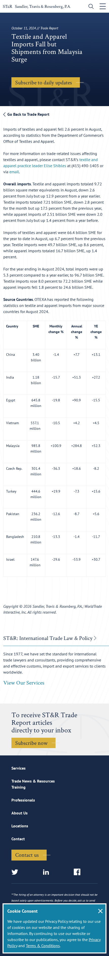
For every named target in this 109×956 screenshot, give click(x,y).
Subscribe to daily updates (43, 82)
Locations (19, 825)
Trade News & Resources (33, 781)
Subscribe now (31, 742)
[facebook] (79, 872)
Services (18, 768)
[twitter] (16, 872)
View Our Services (23, 682)
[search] (90, 7)
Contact (18, 838)
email (14, 171)
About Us (19, 812)
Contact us (27, 854)
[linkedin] (47, 872)
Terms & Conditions (43, 945)
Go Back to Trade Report (27, 114)
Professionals (23, 800)
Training (18, 787)
